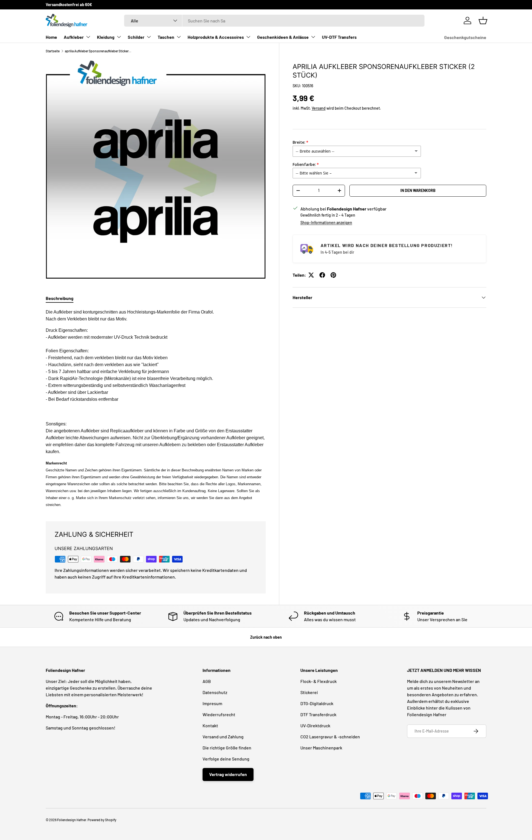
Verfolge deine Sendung (226, 758)
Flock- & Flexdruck (318, 681)
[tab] (59, 298)
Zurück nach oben (266, 637)
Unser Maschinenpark (321, 747)
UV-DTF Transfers (339, 37)
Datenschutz (215, 692)
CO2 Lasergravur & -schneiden (330, 736)
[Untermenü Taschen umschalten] (178, 37)
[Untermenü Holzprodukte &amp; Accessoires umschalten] (248, 37)
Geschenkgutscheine (465, 37)
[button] (483, 20)
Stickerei (309, 692)
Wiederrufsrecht (219, 714)
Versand (319, 108)
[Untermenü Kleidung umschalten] (119, 37)
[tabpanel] (156, 408)
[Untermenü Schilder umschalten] (148, 37)
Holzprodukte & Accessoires (216, 37)
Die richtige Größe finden (227, 747)
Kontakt (210, 725)
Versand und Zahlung (223, 736)
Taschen (166, 37)
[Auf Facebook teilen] (322, 275)
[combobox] (274, 21)
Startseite (53, 51)
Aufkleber (74, 37)
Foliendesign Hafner (71, 820)
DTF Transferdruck (318, 714)
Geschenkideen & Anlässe (283, 37)
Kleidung (105, 37)
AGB (207, 681)
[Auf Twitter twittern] (311, 275)
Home (51, 37)
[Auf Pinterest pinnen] (333, 275)
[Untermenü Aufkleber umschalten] (88, 37)
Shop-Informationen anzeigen (326, 222)
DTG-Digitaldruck (316, 703)
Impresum (212, 703)
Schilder (136, 37)
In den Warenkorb (418, 190)
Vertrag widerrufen (228, 774)
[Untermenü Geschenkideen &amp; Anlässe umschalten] (313, 37)
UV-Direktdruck (315, 725)
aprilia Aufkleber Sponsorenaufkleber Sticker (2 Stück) (98, 51)
